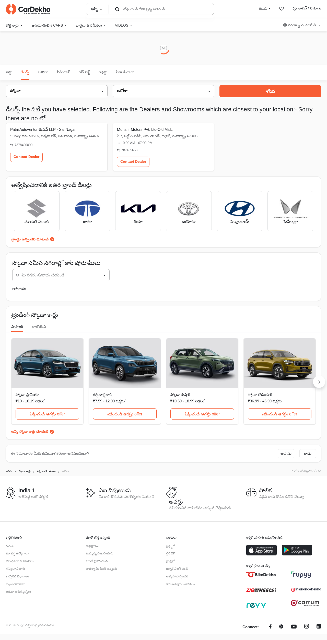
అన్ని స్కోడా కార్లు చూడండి (29, 431)
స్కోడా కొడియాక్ (260, 394)
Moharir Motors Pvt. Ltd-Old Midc (145, 129)
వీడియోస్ (63, 72)
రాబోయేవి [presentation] (39, 326)
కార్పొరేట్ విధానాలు (17, 576)
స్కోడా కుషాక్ (180, 394)
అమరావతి (19, 289)
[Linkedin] (319, 627)
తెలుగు (263, 8)
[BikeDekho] (261, 574)
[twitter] (281, 627)
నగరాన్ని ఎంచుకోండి (302, 25)
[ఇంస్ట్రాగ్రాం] (306, 627)
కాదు (307, 453)
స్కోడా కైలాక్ (102, 394)
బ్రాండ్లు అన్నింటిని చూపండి (30, 239)
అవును (286, 453)
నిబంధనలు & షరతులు (19, 561)
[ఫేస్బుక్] (270, 627)
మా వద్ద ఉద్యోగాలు (17, 553)
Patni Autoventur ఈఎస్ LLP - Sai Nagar (43, 129)
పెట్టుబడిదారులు (15, 584)
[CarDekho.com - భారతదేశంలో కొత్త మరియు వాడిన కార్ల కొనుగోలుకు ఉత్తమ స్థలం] (28, 9)
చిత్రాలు (43, 72)
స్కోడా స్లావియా (27, 394)
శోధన (270, 91)
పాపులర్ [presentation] (17, 326)
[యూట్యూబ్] (294, 627)
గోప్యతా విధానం (15, 569)
